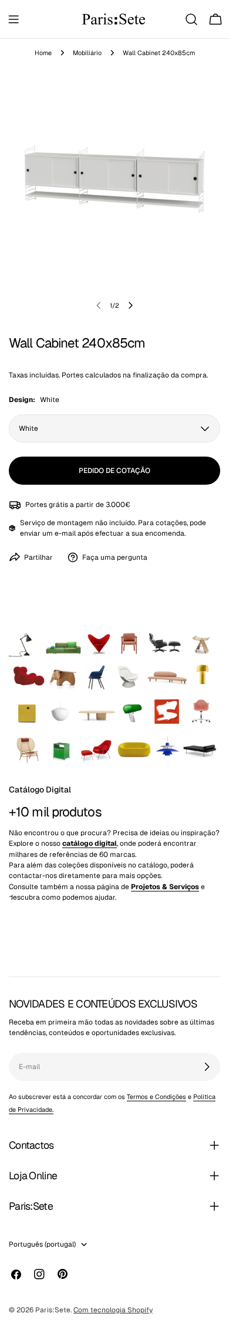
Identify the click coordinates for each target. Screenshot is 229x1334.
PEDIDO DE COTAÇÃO (114, 470)
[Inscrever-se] (206, 1066)
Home (43, 53)
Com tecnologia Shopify (113, 1310)
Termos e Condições (156, 1097)
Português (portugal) (42, 1244)
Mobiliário (87, 53)
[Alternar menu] (13, 19)
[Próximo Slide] (130, 305)
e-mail (65, 533)
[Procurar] (191, 19)
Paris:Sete (52, 1310)
